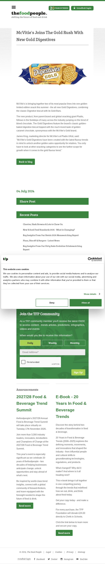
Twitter (54, 559)
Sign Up (80, 172)
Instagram (68, 559)
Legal (48, 552)
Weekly (53, 342)
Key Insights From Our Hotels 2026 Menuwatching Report (51, 235)
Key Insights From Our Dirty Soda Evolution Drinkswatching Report (52, 247)
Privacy (70, 552)
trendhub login (84, 7)
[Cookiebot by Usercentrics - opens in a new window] (90, 259)
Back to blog (25, 161)
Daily (30, 342)
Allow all (85, 303)
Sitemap (81, 552)
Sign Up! (78, 372)
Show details (90, 294)
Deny (51, 303)
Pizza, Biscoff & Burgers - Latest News (41, 240)
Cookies (58, 552)
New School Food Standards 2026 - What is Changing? (49, 229)
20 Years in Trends (59, 8)
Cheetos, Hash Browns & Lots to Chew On (43, 224)
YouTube (84, 559)
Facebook (41, 559)
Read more (25, 505)
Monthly (74, 342)
